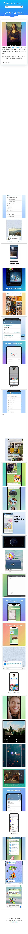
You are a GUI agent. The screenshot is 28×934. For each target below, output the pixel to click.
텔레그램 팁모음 (10, 3)
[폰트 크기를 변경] (14, 207)
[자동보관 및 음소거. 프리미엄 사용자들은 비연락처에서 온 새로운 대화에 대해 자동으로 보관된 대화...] (14, 426)
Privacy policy (14, 922)
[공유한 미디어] (14, 304)
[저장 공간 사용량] (14, 353)
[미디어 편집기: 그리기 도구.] (14, 231)
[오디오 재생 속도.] (14, 659)
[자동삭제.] (14, 873)
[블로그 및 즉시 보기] (14, 586)
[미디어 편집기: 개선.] (14, 732)
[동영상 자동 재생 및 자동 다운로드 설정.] (14, 255)
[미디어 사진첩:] (14, 450)
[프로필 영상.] (14, 377)
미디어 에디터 (15, 48)
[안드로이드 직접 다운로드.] (14, 756)
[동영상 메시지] (14, 499)
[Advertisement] (14, 129)
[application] (14, 34)
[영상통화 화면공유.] (14, 707)
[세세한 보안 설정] (14, 401)
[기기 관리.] (14, 800)
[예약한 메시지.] (14, 897)
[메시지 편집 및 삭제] (14, 523)
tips (8, 62)
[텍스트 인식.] (14, 610)
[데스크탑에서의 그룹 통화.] (14, 778)
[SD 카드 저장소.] (14, 329)
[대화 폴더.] (14, 824)
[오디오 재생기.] (14, 848)
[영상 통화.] (14, 683)
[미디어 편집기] (14, 280)
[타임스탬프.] (14, 561)
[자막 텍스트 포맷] (14, 634)
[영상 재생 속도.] (14, 542)
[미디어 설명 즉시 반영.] (14, 474)
